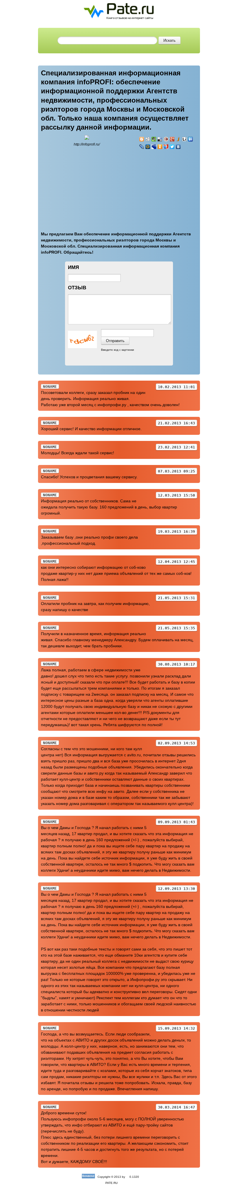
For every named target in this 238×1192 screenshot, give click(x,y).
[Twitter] (172, 146)
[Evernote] (154, 139)
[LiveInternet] (184, 139)
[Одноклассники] (160, 146)
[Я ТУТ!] (166, 146)
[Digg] (148, 139)
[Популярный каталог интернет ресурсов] (88, 1176)
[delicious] (160, 139)
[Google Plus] (172, 139)
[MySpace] (154, 146)
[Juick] (178, 139)
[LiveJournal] (142, 146)
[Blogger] (142, 139)
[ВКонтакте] (178, 146)
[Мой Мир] (148, 146)
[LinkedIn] (190, 139)
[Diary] (166, 139)
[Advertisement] (174, 187)
